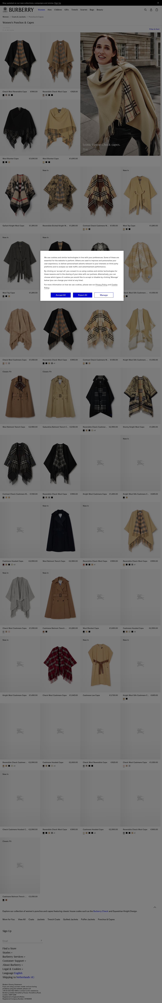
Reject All (82, 295)
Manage (104, 295)
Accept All (61, 295)
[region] (82, 276)
